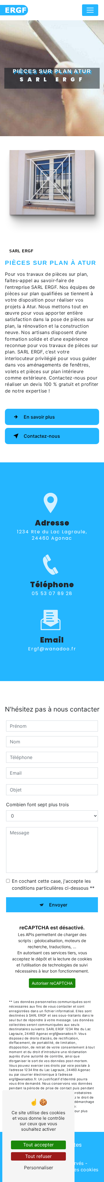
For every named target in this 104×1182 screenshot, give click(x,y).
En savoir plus (39, 417)
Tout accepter (38, 1145)
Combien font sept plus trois (37, 804)
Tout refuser (38, 1156)
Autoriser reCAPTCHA (52, 983)
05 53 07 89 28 (52, 593)
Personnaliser (38, 1167)
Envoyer (58, 905)
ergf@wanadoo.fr (52, 648)
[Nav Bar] (90, 10)
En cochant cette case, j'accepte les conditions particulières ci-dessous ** (53, 884)
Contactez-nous (42, 436)
